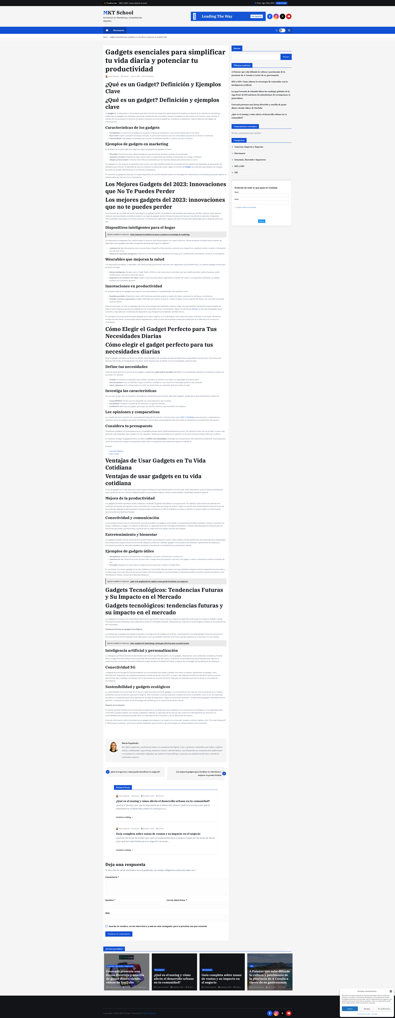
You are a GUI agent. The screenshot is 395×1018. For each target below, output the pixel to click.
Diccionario (118, 30)
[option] (126, 971)
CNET (182, 417)
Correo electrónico (177, 900)
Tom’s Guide (114, 454)
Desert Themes (149, 1013)
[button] (391, 991)
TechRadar (190, 417)
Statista (195, 309)
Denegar (367, 1009)
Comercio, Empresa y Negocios (248, 146)
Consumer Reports (116, 451)
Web (107, 913)
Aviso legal (374, 1014)
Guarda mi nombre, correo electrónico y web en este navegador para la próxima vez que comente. (158, 926)
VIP (236, 172)
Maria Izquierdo (113, 76)
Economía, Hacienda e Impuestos (250, 159)
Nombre (110, 900)
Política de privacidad (363, 1014)
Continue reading (123, 817)
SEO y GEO (239, 166)
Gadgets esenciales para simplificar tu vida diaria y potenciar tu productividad (138, 37)
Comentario (112, 877)
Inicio (105, 37)
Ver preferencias (384, 1009)
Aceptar (350, 1009)
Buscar (237, 48)
